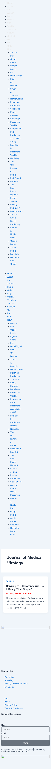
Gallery (10, 19)
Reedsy (13, 204)
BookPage (15, 118)
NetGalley (14, 158)
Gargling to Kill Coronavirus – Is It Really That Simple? (25, 587)
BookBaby (15, 208)
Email (3, 733)
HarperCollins (16, 99)
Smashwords (16, 211)
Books (10, 16)
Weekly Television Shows (11, 29)
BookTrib (14, 181)
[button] (5, 270)
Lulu (12, 72)
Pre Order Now (10, 45)
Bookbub (14, 254)
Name (4, 725)
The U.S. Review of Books (13, 168)
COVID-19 (10, 581)
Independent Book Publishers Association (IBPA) (16, 135)
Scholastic (15, 109)
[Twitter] (25, 656)
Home (10, 3)
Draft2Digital (16, 76)
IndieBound (15, 178)
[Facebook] (25, 650)
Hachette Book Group (14, 260)
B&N (12, 56)
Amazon (14, 52)
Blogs (10, 23)
